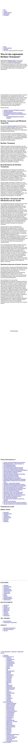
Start (4, 9)
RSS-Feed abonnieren (8, 629)
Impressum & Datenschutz (9, 628)
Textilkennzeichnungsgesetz (12, 734)
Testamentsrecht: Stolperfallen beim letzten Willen (14, 485)
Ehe (7, 669)
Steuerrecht (6, 614)
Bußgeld (5, 595)
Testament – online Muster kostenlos (11, 483)
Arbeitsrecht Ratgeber (11, 703)
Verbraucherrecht (10, 735)
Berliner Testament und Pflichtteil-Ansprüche (14, 110)
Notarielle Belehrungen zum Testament (12, 478)
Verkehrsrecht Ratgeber (11, 737)
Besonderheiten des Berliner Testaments (12, 112)
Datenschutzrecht (10, 707)
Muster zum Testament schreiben (10, 475)
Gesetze (5, 11)
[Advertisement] (14, 31)
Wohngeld (5, 520)
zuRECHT (5, 655)
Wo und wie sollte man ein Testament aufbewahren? (15, 503)
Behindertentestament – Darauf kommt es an (13, 463)
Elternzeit (8, 673)
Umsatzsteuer (9, 698)
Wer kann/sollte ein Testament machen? (12, 496)
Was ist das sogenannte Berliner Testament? (13, 487)
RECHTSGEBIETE (8, 702)
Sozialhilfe (5, 515)
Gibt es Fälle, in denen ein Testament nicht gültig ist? (15, 470)
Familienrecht (6, 607)
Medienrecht (6, 609)
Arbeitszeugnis (6, 593)
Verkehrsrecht (6, 615)
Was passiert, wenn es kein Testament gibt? (13, 492)
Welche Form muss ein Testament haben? (12, 493)
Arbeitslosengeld (7, 517)
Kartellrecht (9, 718)
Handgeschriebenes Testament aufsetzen (12, 471)
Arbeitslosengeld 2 (7, 590)
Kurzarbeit (8, 681)
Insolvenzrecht (9, 716)
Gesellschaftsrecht (10, 712)
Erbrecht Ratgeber (7, 48)
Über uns (5, 630)
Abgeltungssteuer (7, 586)
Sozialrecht (5, 613)
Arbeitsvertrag (6, 516)
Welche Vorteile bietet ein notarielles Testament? (14, 494)
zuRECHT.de (7, 651)
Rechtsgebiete (6, 13)
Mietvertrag (6, 518)
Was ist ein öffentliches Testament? (11, 490)
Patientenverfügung (7, 598)
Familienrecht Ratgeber (11, 711)
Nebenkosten (9, 686)
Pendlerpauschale (10, 689)
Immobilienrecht (10, 717)
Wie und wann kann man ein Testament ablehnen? (14, 502)
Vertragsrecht (9, 739)
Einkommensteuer (7, 513)
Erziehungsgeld (6, 599)
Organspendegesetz (10, 726)
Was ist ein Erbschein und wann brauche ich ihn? (14, 488)
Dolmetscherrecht (10, 708)
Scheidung (8, 691)
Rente (7, 690)
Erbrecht (5, 606)
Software (8, 694)
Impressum (14, 651)
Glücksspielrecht (10, 713)
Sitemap (2, 652)
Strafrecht (8, 733)
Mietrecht (5, 611)
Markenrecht (9, 722)
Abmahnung (6, 588)
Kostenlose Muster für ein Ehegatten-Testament (14, 474)
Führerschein (9, 676)
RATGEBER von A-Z (8, 656)
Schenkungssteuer (10, 693)
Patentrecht (8, 728)
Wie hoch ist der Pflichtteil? (9, 501)
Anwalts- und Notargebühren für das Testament (14, 462)
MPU (7, 683)
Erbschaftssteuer (10, 674)
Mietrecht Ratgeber (10, 725)
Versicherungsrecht (10, 738)
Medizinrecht (6, 610)
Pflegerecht (8, 729)
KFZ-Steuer (9, 677)
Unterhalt (8, 699)
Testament (5, 49)
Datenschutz (20, 651)
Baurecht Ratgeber (10, 705)
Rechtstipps (6, 15)
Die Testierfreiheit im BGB (9, 466)
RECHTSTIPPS (7, 742)
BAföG (5, 594)
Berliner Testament (8, 111)
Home (4, 46)
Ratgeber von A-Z (7, 12)
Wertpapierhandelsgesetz (12, 740)
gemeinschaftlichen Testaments (15, 61)
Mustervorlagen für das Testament (11, 476)
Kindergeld (6, 512)
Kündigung (6, 521)
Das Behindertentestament (9, 465)
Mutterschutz (9, 685)
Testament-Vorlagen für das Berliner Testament (14, 484)
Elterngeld (8, 672)
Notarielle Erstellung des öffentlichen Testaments (14, 479)
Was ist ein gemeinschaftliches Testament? (13, 489)
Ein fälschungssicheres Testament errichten (13, 467)
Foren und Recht (7, 621)
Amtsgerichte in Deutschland (10, 622)
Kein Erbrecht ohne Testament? (10, 472)
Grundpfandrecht (10, 715)
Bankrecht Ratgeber (10, 704)
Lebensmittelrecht (10, 720)
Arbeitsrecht (6, 605)
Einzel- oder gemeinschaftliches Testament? (13, 468)
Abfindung (5, 585)
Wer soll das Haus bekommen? (10, 497)
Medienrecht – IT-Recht (11, 721)
